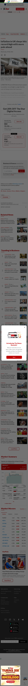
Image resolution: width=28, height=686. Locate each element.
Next (14, 357)
